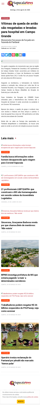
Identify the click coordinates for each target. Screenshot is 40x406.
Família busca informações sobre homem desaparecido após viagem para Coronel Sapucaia (18, 159)
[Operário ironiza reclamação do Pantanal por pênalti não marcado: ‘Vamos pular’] (20, 336)
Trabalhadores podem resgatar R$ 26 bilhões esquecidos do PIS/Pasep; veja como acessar (20, 308)
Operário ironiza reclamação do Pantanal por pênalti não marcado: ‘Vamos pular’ (17, 360)
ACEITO (20, 401)
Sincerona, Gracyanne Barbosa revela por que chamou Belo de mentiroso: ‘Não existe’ (19, 225)
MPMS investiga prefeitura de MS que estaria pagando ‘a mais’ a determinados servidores (19, 278)
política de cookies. (32, 397)
